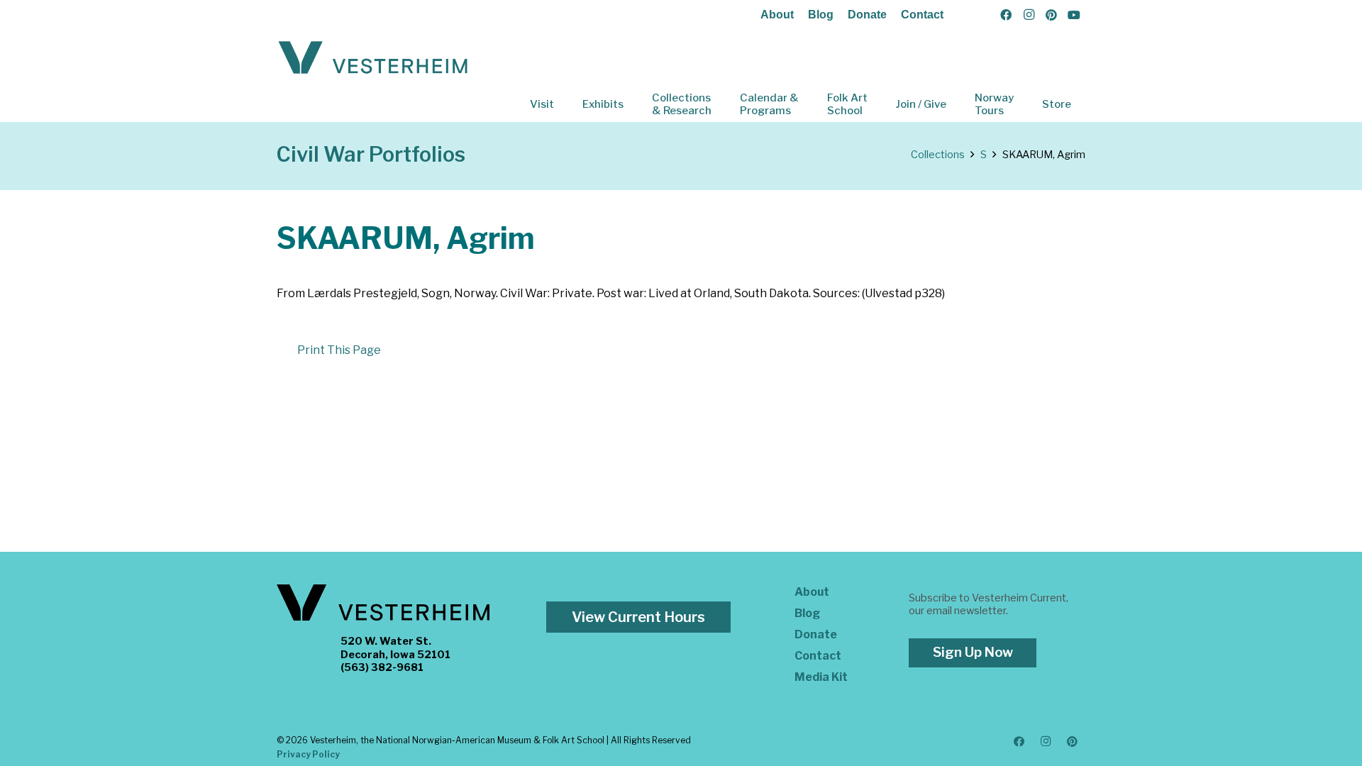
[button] (564, 104)
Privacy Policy (308, 754)
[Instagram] (1028, 15)
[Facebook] (1006, 15)
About (777, 15)
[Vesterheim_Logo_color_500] (373, 58)
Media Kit (821, 677)
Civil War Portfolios (371, 154)
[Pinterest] (1051, 15)
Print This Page (339, 350)
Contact (922, 15)
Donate (867, 15)
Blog (821, 15)
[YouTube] (1074, 15)
